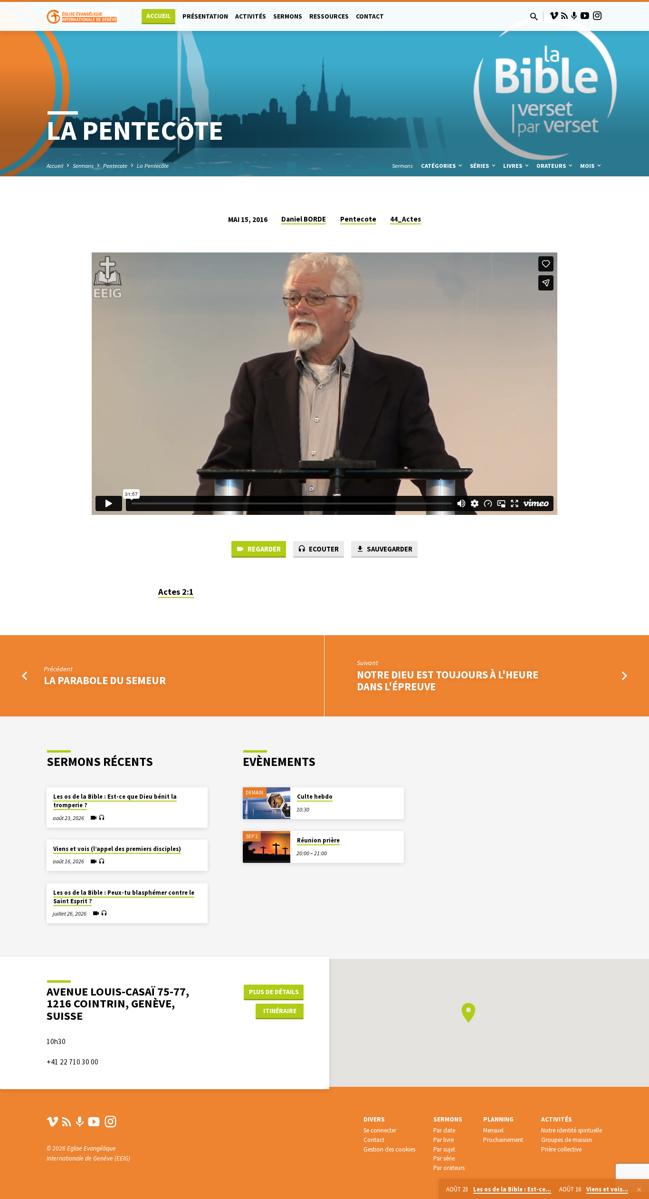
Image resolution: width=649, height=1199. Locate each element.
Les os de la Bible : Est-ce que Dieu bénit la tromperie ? (115, 801)
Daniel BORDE (303, 218)
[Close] (639, 1189)
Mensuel (493, 1130)
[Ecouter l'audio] (101, 818)
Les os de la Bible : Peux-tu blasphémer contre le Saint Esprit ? (123, 897)
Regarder (263, 548)
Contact (370, 16)
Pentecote (115, 165)
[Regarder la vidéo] (93, 817)
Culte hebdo (315, 797)
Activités (250, 16)
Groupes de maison (566, 1140)
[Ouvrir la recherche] (534, 16)
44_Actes (405, 218)
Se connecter (379, 1130)
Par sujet (444, 1149)
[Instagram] (597, 16)
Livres (513, 165)
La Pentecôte (153, 165)
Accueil (158, 16)
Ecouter (323, 548)
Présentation (205, 16)
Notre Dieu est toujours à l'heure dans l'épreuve (447, 680)
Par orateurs (449, 1168)
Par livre (443, 1140)
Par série (444, 1158)
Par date (444, 1130)
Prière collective (561, 1149)
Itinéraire (279, 1010)
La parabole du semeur (105, 680)
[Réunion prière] (266, 847)
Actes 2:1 (176, 591)
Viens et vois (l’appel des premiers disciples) (117, 849)
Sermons (287, 16)
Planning (498, 1119)
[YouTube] (585, 16)
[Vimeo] (554, 16)
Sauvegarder (388, 548)
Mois (588, 165)
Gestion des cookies (389, 1149)
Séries (480, 165)
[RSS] (564, 16)
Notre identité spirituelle (571, 1130)
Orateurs (551, 165)
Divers (374, 1119)
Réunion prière (318, 840)
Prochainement (503, 1140)
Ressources (329, 16)
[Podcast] (574, 16)
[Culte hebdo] (266, 803)
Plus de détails (274, 991)
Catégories (439, 165)
